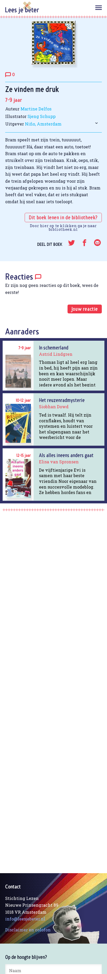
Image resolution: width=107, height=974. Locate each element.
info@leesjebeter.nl (25, 919)
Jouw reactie (84, 309)
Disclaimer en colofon (28, 929)
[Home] (22, 8)
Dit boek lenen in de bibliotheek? (63, 218)
